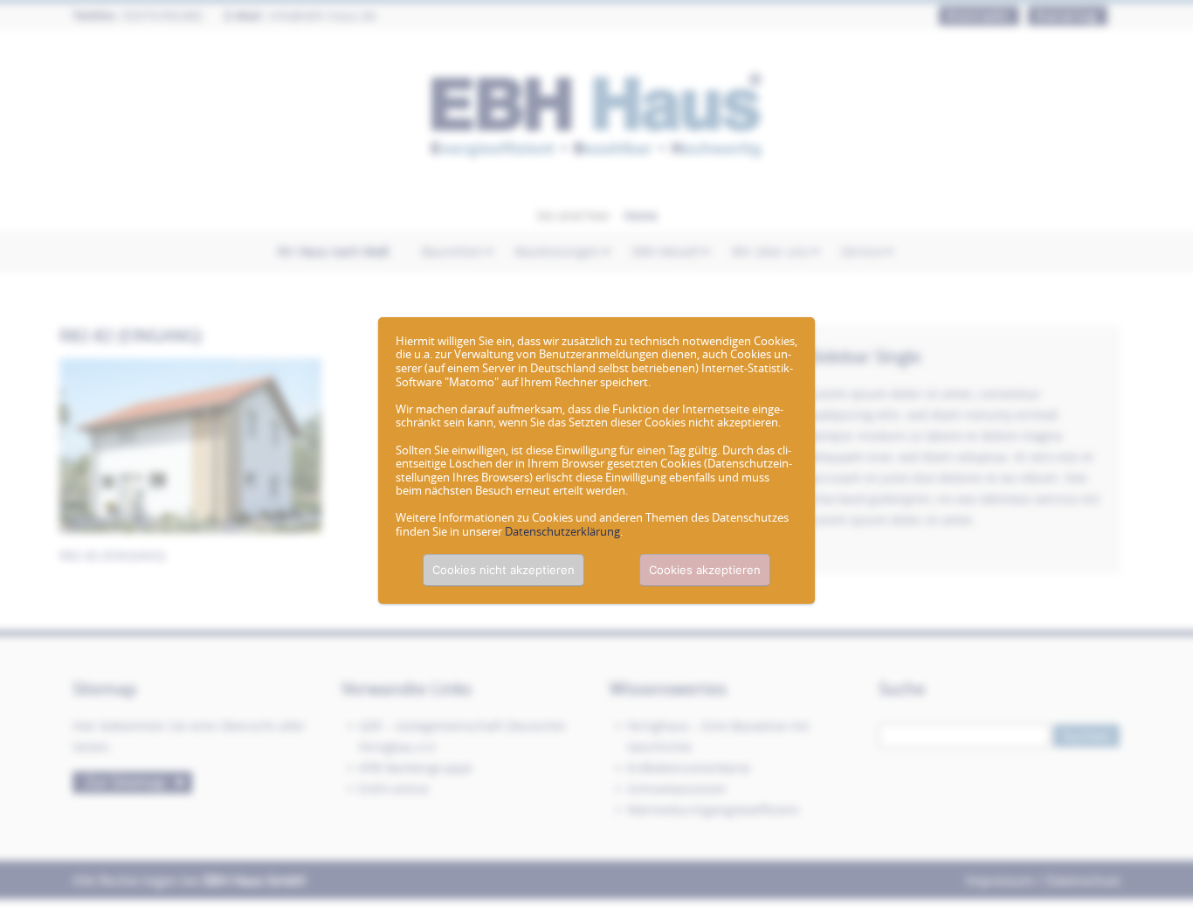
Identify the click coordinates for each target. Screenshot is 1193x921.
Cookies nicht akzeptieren (503, 570)
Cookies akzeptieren (705, 570)
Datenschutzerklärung (562, 531)
